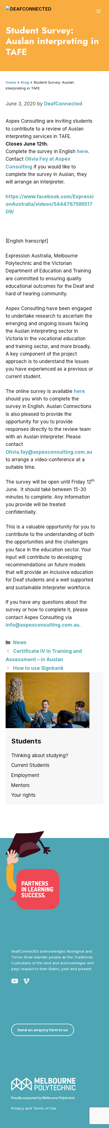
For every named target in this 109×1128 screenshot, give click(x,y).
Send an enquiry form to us (42, 1030)
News (20, 642)
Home (11, 82)
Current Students (30, 765)
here (82, 151)
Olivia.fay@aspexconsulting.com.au (49, 452)
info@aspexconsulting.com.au (42, 625)
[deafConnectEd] (28, 11)
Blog (25, 82)
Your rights (23, 795)
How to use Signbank (38, 668)
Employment (25, 775)
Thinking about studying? (39, 755)
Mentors (20, 785)
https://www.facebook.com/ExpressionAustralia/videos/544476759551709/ (50, 204)
